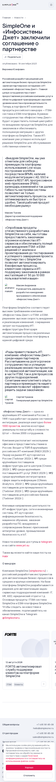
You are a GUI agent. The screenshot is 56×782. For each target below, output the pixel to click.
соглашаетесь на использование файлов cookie (25, 759)
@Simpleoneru (11, 617)
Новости (18, 17)
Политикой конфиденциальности (22, 757)
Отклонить (29, 775)
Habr (5, 556)
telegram (46, 541)
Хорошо (29, 767)
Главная (6, 17)
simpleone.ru (37, 570)
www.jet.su (22, 545)
